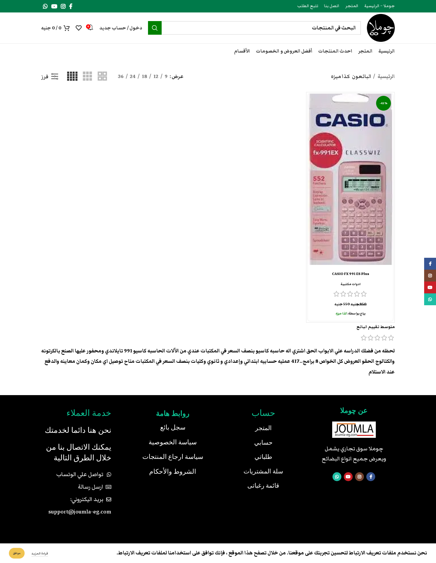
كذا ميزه (341, 313)
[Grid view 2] (102, 76)
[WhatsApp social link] (45, 6)
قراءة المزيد (39, 553)
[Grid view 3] (87, 76)
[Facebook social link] (70, 6)
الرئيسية (386, 76)
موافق (16, 553)
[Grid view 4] (72, 76)
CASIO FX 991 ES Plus (350, 274)
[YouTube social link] (54, 6)
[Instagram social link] (63, 6)
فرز (44, 76)
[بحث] (155, 28)
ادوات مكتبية (350, 284)
